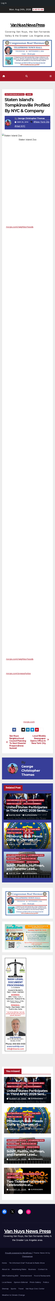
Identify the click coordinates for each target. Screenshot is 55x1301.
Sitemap (5, 1289)
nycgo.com (29, 721)
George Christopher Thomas (31, 118)
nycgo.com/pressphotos (18, 673)
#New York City (42, 122)
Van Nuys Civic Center (35, 1289)
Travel (29, 94)
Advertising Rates (19, 1269)
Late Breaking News (36, 800)
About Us (6, 1269)
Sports (13, 1289)
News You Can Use (14, 803)
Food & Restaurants (42, 1276)
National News (34, 829)
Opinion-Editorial (21, 1282)
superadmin (31, 815)
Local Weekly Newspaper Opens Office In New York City (38, 739)
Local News (7, 1282)
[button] (26, 76)
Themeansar (27, 1256)
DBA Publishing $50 (10, 1276)
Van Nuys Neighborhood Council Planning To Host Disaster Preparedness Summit (17, 742)
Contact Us (42, 1269)
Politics (46, 1282)
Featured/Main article (14, 94)
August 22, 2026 (18, 1099)
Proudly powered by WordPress (18, 1253)
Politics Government (32, 803)
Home (4, 1263)
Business (32, 1269)
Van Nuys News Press (27, 25)
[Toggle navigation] (50, 76)
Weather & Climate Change (13, 1295)
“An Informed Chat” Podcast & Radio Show (27, 1263)
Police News (28, 833)
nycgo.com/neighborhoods (19, 227)
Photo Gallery (35, 1282)
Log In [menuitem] (4, 3)
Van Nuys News (32, 862)
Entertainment (13, 1174)
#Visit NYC (20, 126)
